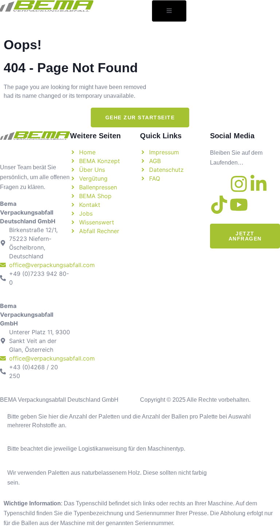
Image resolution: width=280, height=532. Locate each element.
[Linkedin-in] (258, 184)
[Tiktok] (219, 205)
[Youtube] (239, 205)
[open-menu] (169, 11)
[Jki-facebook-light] (219, 184)
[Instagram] (239, 184)
